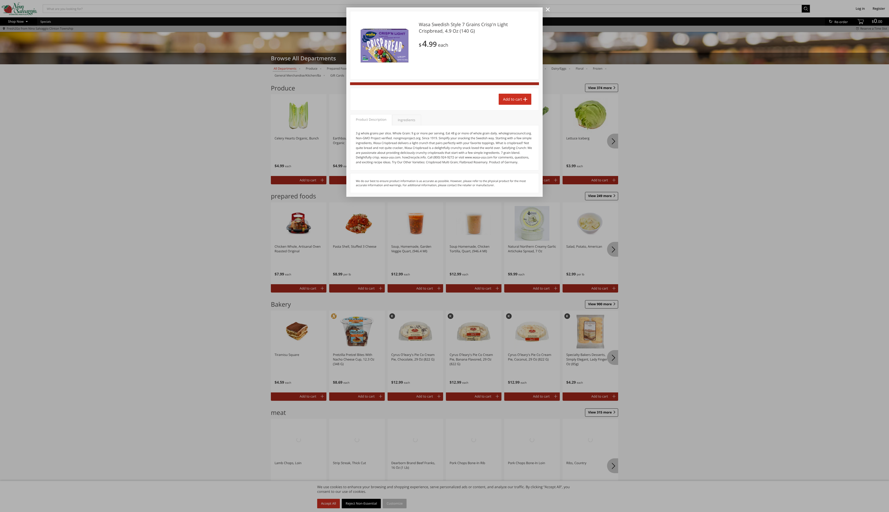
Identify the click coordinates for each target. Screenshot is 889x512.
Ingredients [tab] (406, 120)
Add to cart (512, 99)
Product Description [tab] (371, 119)
